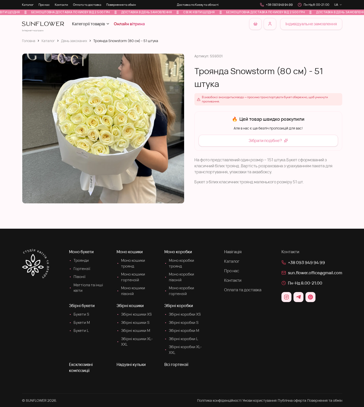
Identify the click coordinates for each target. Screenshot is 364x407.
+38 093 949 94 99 (279, 5)
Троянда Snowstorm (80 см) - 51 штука (125, 40)
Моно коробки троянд (179, 263)
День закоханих (74, 40)
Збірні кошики (130, 305)
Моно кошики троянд (131, 263)
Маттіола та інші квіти (86, 287)
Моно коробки (178, 251)
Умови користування (259, 400)
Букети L (79, 330)
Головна (28, 40)
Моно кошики (130, 251)
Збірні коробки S (181, 322)
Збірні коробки (178, 305)
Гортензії (79, 268)
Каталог (28, 5)
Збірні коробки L (181, 338)
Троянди (79, 260)
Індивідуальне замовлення (311, 24)
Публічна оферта (292, 400)
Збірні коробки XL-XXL (183, 349)
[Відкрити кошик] (255, 24)
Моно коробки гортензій (179, 290)
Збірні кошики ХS (134, 314)
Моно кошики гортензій (131, 277)
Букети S (79, 314)
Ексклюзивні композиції (81, 367)
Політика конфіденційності (219, 400)
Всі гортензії (176, 364)
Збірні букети (82, 305)
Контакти (61, 5)
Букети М (79, 322)
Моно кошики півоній (131, 290)
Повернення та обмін (121, 5)
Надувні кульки (131, 364)
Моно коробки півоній (179, 277)
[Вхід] (270, 24)
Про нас (44, 5)
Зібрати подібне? (265, 140)
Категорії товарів (88, 24)
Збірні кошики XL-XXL (135, 341)
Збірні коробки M (181, 330)
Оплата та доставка (87, 5)
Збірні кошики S (133, 322)
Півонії (77, 276)
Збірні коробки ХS (182, 314)
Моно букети (81, 251)
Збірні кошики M (133, 330)
